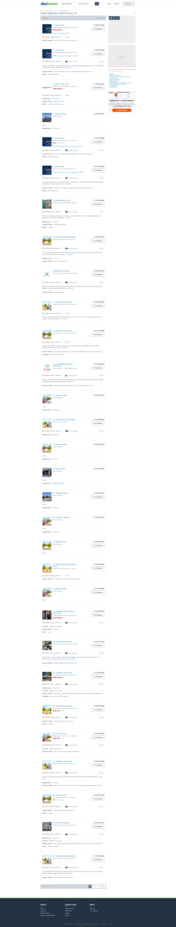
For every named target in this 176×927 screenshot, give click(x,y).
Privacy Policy (68, 924)
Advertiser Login (69, 908)
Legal (111, 924)
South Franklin (56, 98)
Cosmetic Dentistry (73, 304)
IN (45, 10)
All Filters (46, 18)
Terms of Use (104, 924)
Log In (109, 3)
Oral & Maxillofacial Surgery (117, 84)
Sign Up (116, 3)
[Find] (97, 3)
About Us (43, 908)
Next (102, 886)
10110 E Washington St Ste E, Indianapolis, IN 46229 (68, 172)
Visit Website (98, 29)
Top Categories (94, 911)
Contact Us (43, 911)
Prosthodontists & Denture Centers (72, 27)
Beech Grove (50, 10)
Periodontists (76, 273)
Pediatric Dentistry (68, 708)
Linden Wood (55, 838)
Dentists (57, 10)
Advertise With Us (45, 913)
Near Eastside (56, 410)
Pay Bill (67, 915)
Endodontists (66, 86)
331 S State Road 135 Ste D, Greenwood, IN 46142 (68, 146)
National (67, 913)
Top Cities (92, 908)
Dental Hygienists (57, 27)
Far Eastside (55, 258)
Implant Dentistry (67, 169)
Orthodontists (75, 86)
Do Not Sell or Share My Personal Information (85, 924)
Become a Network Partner (47, 915)
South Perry (55, 221)
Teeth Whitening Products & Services (73, 368)
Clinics (73, 239)
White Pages (68, 911)
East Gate (55, 459)
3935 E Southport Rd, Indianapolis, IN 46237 (66, 56)
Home (41, 10)
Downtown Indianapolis (58, 483)
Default (101, 18)
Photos (67, 37)
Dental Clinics (67, 140)
